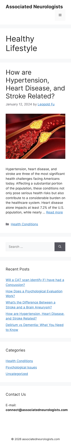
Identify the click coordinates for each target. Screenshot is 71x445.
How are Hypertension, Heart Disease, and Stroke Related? (35, 84)
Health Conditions (24, 224)
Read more (54, 212)
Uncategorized (17, 374)
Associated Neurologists (34, 6)
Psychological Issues (21, 367)
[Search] (60, 246)
